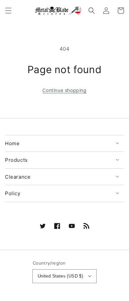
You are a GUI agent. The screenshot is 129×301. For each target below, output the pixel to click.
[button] (8, 10)
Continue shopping (64, 90)
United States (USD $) (60, 276)
